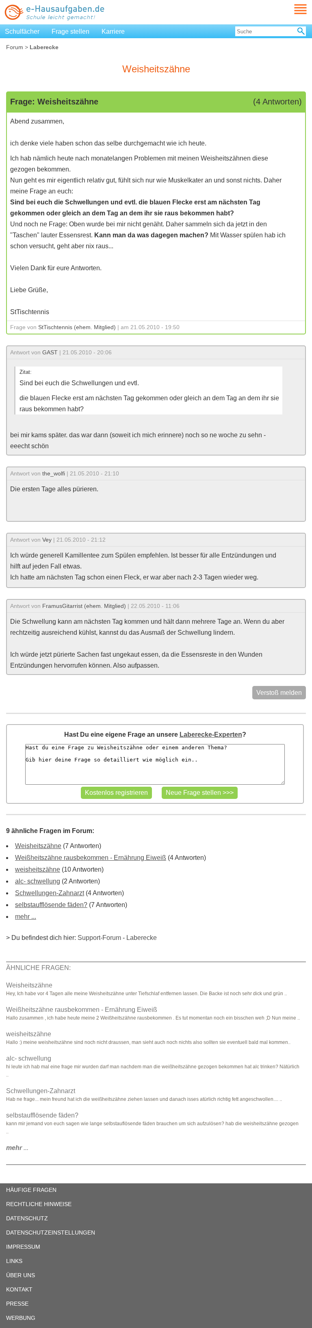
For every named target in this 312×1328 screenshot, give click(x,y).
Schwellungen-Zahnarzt (49, 893)
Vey (47, 539)
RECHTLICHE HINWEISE (39, 1204)
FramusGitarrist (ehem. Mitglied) (84, 606)
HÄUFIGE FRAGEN (31, 1190)
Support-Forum (99, 937)
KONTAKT (19, 1289)
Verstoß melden (279, 692)
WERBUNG (20, 1318)
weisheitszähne (37, 869)
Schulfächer (22, 31)
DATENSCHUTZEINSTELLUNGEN (50, 1232)
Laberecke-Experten (211, 734)
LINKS (14, 1261)
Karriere (113, 31)
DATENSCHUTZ (27, 1218)
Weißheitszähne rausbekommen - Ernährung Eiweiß (90, 857)
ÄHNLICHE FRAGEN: (38, 967)
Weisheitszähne (38, 845)
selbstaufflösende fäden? (51, 904)
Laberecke (141, 937)
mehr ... (25, 916)
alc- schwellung (37, 881)
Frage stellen (70, 31)
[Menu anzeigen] (291, 9)
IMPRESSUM (23, 1246)
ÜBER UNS (20, 1275)
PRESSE (17, 1303)
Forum (14, 47)
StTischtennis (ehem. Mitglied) (77, 327)
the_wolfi (53, 473)
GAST (50, 352)
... (17, 1147)
